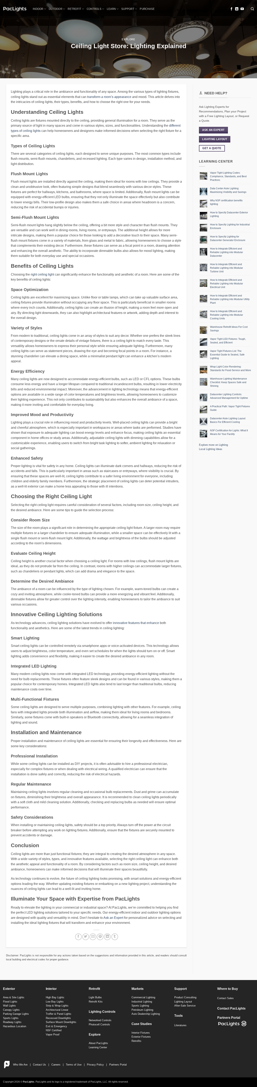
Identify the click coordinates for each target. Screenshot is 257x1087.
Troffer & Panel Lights (58, 1013)
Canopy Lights (11, 1009)
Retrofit (74, 8)
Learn (111, 8)
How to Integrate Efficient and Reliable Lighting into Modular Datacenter (226, 252)
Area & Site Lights (13, 997)
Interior (51, 988)
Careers (55, 1064)
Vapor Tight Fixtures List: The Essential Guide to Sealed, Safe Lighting (227, 355)
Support (127, 8)
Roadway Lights (12, 1022)
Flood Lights (10, 1001)
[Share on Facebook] (78, 936)
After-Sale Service (185, 1005)
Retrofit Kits (96, 1001)
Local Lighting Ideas (210, 449)
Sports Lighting (140, 1005)
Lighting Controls (102, 1011)
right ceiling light (42, 274)
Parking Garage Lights (16, 1013)
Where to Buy (227, 988)
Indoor (38, 8)
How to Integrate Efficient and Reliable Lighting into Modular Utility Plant (230, 299)
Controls (94, 8)
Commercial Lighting (143, 997)
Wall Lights (9, 1005)
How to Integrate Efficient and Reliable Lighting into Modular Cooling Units (226, 315)
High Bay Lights (55, 997)
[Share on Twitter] (85, 936)
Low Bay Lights (55, 1001)
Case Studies (142, 1024)
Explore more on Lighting (213, 444)
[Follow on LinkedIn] (236, 9)
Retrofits (136, 1040)
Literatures (180, 1025)
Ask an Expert (113, 917)
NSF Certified (53, 1030)
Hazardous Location (14, 1026)
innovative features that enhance (136, 623)
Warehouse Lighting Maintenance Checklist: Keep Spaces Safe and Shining (228, 382)
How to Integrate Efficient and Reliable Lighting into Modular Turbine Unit (226, 268)
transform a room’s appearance (109, 97)
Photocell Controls (99, 1024)
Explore (128, 39)
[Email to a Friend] (93, 936)
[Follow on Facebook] (231, 9)
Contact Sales (225, 998)
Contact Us (39, 1064)
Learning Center (98, 1047)
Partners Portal (118, 1064)
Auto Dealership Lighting (146, 1013)
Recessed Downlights (58, 1018)
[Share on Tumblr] (114, 936)
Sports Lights (10, 1018)
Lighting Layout (183, 1001)
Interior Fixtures (141, 1032)
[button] (252, 9)
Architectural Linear (57, 1009)
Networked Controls (100, 1020)
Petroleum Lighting (142, 1009)
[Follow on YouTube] (242, 9)
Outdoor (55, 8)
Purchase (147, 8)
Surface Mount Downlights (61, 1022)
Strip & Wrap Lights (57, 1005)
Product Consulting (185, 997)
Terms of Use (74, 1064)
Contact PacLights (231, 1008)
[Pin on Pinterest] (100, 936)
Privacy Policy (95, 1064)
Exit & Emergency (56, 1026)
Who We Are (20, 1064)
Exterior (9, 988)
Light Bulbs (95, 997)
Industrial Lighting (142, 1001)
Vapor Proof (52, 1034)
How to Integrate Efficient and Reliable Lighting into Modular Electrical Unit (226, 284)
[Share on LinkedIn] (107, 936)
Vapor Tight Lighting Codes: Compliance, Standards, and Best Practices (228, 176)
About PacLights (98, 1043)
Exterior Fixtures (141, 1036)
